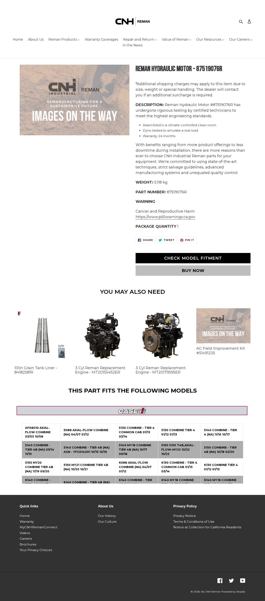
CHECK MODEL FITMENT (193, 258)
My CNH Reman (210, 591)
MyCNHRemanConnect (38, 527)
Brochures (28, 544)
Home (25, 516)
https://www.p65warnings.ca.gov (165, 217)
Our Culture (107, 522)
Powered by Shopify (233, 591)
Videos (25, 533)
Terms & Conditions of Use (193, 522)
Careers (26, 539)
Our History (107, 516)
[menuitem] (17, 40)
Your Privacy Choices (36, 550)
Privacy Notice (184, 516)
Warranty (27, 522)
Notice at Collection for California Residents (207, 527)
